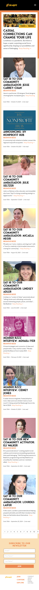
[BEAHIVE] (8, 577)
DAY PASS (30, 583)
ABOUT (30, 578)
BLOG (29, 580)
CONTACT (31, 576)
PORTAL (30, 581)
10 (34, 532)
